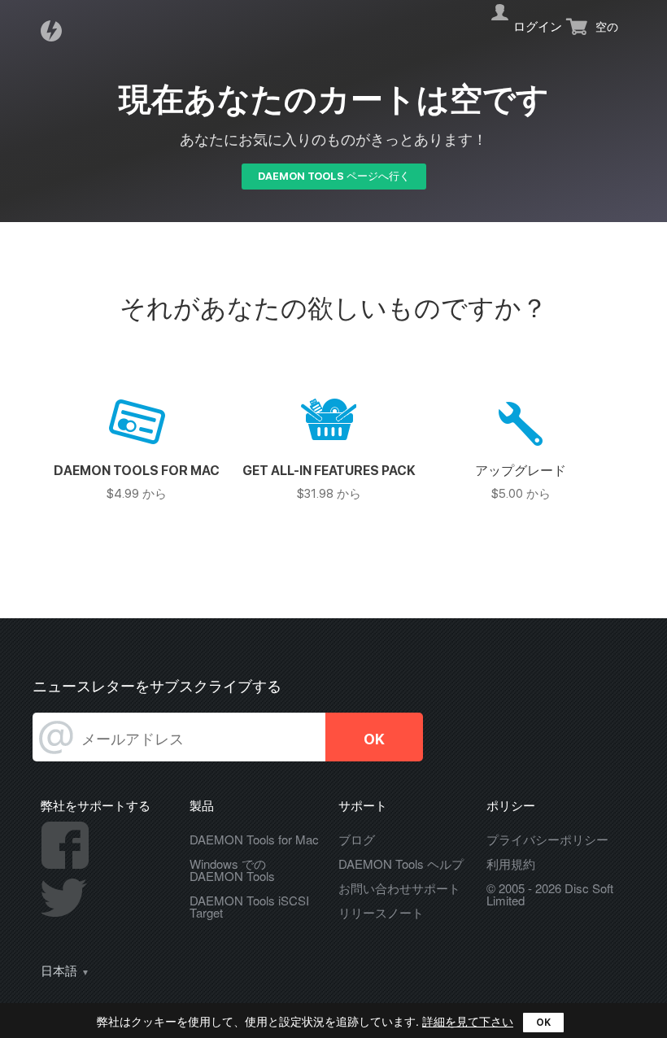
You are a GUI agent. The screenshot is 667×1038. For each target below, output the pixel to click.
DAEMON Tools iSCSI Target (249, 906)
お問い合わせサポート (399, 887)
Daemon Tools (56, 30)
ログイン (537, 27)
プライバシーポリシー (547, 839)
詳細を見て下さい (467, 1021)
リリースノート (381, 912)
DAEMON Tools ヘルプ (401, 863)
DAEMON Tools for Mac (254, 839)
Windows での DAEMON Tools (232, 869)
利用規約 (510, 863)
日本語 (59, 971)
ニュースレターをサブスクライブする (157, 686)
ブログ (356, 839)
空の (606, 26)
